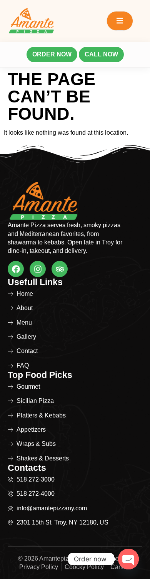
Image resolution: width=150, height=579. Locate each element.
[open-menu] (120, 21)
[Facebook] (16, 269)
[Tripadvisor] (60, 269)
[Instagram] (38, 269)
